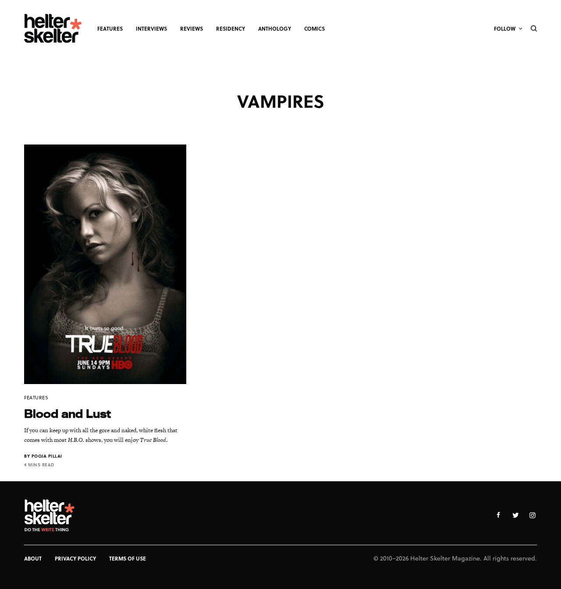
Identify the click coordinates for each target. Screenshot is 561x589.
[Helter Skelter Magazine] (53, 28)
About (33, 558)
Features (36, 397)
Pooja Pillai (47, 456)
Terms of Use (127, 558)
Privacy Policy (75, 558)
